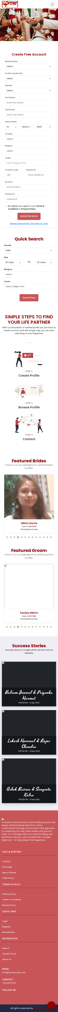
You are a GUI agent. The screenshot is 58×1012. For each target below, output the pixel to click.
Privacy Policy (28, 209)
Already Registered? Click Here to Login (29, 223)
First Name (10, 97)
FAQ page (7, 867)
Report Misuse (9, 872)
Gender (8, 85)
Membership (8, 932)
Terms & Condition (11, 899)
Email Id (8, 182)
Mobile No (31, 169)
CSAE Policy (8, 878)
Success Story (9, 953)
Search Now (29, 297)
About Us (6, 959)
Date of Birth (11, 121)
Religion (9, 145)
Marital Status (11, 61)
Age (6, 257)
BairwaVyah (41, 1008)
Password (9, 194)
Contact (6, 861)
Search (5, 948)
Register (6, 926)
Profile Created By (13, 73)
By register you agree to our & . (26, 207)
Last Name (10, 109)
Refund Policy (9, 905)
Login (5, 921)
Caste (8, 158)
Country (9, 133)
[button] (51, 1005)
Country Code (11, 169)
